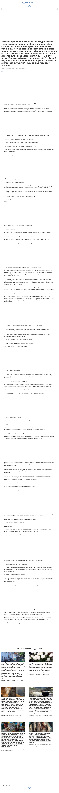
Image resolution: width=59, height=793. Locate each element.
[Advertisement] (29, 24)
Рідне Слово (27, 2)
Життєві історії (23, 68)
